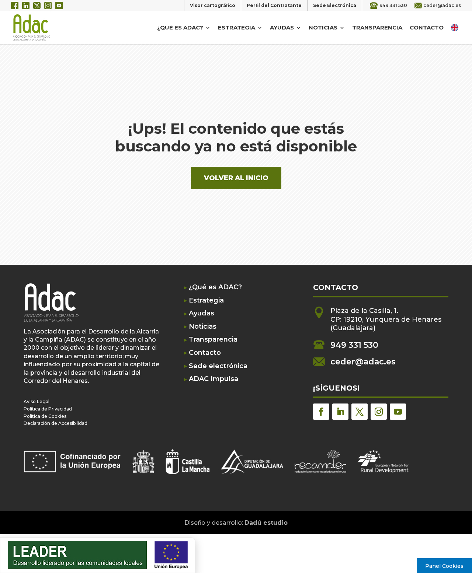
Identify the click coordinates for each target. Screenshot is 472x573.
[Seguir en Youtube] (398, 411)
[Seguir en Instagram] (379, 411)
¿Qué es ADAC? (180, 28)
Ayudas (282, 28)
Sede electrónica (218, 366)
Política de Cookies (45, 416)
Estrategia (236, 28)
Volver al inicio (236, 178)
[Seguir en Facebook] (321, 411)
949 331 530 (393, 5)
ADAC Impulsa (213, 379)
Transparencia (377, 28)
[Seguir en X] (359, 411)
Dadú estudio (266, 522)
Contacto (427, 28)
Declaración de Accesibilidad (55, 423)
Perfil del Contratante (274, 5)
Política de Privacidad (48, 409)
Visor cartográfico (212, 5)
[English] (455, 27)
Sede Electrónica (334, 5)
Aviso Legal (36, 401)
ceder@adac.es (442, 5)
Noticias (323, 28)
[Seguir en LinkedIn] (340, 411)
